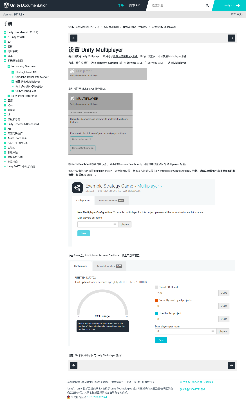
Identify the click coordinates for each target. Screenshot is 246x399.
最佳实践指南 (15, 157)
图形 (10, 46)
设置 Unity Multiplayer (27, 81)
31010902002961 (97, 397)
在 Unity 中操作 (16, 37)
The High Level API (26, 72)
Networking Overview (24, 66)
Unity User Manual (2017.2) (23, 32)
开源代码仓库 (15, 133)
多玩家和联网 (15, 60)
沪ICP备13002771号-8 (192, 389)
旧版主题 (13, 152)
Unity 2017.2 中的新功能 (21, 166)
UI (9, 114)
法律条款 (185, 381)
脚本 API (134, 5)
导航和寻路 (14, 119)
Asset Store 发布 (17, 138)
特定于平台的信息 (18, 143)
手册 (121, 5)
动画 (10, 105)
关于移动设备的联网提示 (29, 86)
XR (9, 128)
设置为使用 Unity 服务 (125, 56)
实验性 (11, 147)
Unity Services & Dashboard (23, 124)
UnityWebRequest (25, 91)
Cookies (208, 381)
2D (9, 41)
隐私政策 (197, 381)
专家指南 (13, 161)
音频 (10, 100)
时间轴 (11, 109)
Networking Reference (24, 95)
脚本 (10, 55)
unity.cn (229, 5)
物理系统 (13, 51)
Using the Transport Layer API (32, 77)
